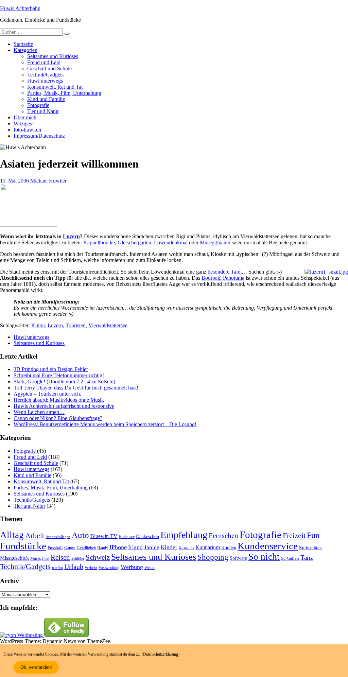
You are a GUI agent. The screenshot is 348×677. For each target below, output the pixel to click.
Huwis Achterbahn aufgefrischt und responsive (64, 406)
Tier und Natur (43, 111)
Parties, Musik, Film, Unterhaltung (64, 93)
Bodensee (127, 537)
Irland (135, 547)
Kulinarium (207, 547)
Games (69, 548)
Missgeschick (14, 558)
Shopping (212, 557)
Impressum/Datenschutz (39, 136)
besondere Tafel (225, 272)
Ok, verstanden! (36, 667)
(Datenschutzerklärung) (160, 654)
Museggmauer (215, 242)
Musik (35, 558)
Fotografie (38, 105)
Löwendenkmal (171, 242)
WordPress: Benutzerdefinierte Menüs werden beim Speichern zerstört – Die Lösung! (105, 424)
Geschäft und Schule (49, 68)
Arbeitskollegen (58, 537)
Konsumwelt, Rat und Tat (55, 87)
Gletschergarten (134, 242)
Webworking (109, 567)
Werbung (132, 566)
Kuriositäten (310, 547)
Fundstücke (23, 545)
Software (238, 558)
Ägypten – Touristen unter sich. (47, 394)
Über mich (25, 117)
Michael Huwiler (48, 181)
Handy (102, 548)
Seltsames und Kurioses (52, 56)
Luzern (71, 236)
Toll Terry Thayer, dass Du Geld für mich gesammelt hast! (76, 387)
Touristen (76, 325)
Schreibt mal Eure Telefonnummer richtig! (59, 375)
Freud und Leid (43, 62)
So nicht (264, 557)
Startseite (23, 44)
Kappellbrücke (99, 242)
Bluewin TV (104, 536)
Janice (151, 547)
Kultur (38, 325)
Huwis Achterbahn (20, 8)
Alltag (12, 535)
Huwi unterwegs (45, 81)
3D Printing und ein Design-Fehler (51, 369)
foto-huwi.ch (27, 130)
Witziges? (24, 123)
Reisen (60, 557)
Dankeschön (147, 536)
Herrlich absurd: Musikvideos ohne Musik (59, 400)
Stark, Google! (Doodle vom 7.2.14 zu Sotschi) (64, 381)
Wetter (149, 567)
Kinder (169, 547)
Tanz (306, 557)
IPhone (118, 547)
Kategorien (25, 50)
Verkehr (91, 568)
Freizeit (294, 536)
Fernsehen (223, 536)
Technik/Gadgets (45, 74)
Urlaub (73, 566)
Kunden (228, 547)
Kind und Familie (46, 99)
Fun (313, 535)
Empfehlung (183, 535)
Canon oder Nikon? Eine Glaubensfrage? (58, 418)
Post (45, 558)
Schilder (77, 558)
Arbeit (34, 536)
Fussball (55, 547)
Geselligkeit (86, 547)
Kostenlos (186, 548)
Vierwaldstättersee (107, 325)
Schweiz (98, 557)
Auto (80, 535)
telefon (57, 568)
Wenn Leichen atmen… (39, 412)
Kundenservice (268, 545)
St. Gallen (290, 558)
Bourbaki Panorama (223, 278)
